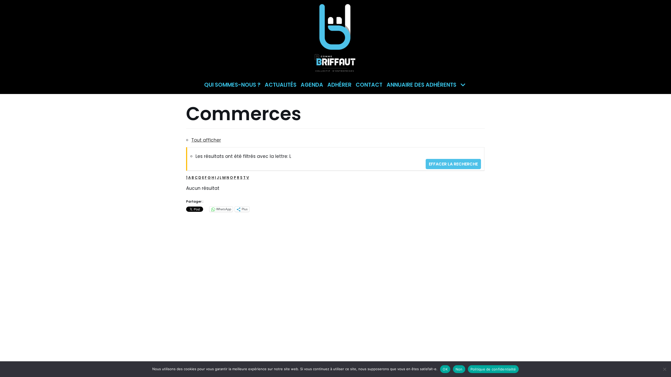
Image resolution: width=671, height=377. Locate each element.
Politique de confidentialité (493, 369)
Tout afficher (206, 140)
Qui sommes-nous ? (232, 84)
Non (459, 369)
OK (445, 369)
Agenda (312, 84)
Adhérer (339, 84)
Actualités (280, 84)
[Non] (664, 369)
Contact (369, 84)
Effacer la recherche (453, 164)
